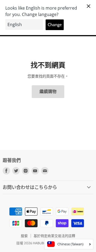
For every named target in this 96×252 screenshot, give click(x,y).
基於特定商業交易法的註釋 (54, 236)
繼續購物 (48, 91)
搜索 (24, 236)
